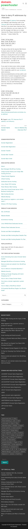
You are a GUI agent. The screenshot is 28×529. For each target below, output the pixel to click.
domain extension (16, 428)
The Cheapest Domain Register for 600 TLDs (14, 348)
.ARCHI (3, 408)
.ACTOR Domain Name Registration (11, 387)
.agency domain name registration (10, 395)
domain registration (6, 432)
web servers (16, 451)
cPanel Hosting (5, 179)
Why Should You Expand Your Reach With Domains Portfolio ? (13, 344)
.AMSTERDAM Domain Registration (11, 400)
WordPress (18, 454)
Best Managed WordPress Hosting (10, 169)
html (3, 437)
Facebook (20, 432)
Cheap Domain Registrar (8, 176)
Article (15, 418)
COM (18, 420)
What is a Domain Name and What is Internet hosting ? (14, 339)
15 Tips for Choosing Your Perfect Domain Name (13, 352)
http (7, 437)
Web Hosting (23, 449)
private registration (16, 444)
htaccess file (17, 119)
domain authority (6, 428)
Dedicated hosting (6, 425)
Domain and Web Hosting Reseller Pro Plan (13, 239)
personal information (7, 442)
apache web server (6, 418)
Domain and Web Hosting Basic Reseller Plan (14, 235)
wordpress (23, 70)
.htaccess (3, 24)
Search (5, 462)
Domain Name (14, 430)
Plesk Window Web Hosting (9, 187)
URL (17, 449)
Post (20, 442)
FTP (12, 119)
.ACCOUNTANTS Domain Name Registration (13, 384)
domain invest (5, 430)
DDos (17, 423)
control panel (5, 423)
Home (3, 8)
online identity (11, 439)
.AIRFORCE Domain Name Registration (12, 398)
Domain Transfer (6, 150)
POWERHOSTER (6, 444)
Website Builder (5, 215)
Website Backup (5, 196)
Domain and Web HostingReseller (10, 231)
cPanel (12, 423)
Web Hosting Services (7, 194)
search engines (5, 449)
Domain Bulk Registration (8, 146)
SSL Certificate (5, 211)
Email (14, 432)
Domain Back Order (6, 158)
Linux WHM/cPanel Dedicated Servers (12, 223)
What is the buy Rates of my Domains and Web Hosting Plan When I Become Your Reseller (13, 330)
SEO (12, 449)
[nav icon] (26, 3)
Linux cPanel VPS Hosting (8, 184)
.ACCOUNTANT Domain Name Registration (13, 379)
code (8, 119)
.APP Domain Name (6, 405)
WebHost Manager (6, 451)
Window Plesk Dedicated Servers (10, 227)
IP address (13, 20)
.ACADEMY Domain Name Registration (12, 374)
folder (3, 435)
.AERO (3, 392)
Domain (21, 425)
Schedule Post (14, 446)
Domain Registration (7, 143)
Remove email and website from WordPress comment (13, 357)
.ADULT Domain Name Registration (11, 390)
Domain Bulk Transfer (7, 154)
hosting (12, 435)
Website (23, 451)
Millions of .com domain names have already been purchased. (13, 362)
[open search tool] (23, 3)
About (3, 166)
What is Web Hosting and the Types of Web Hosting (13, 319)
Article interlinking (6, 420)
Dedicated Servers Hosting (8, 181)
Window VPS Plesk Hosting (9, 204)
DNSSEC (15, 425)
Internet (12, 437)
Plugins (15, 442)
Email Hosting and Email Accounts (11, 335)
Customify (14, 526)
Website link (5, 454)
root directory (10, 121)
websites (12, 454)
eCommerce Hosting (7, 219)
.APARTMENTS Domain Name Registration (13, 403)
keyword (4, 439)
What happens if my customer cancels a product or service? (12, 324)
